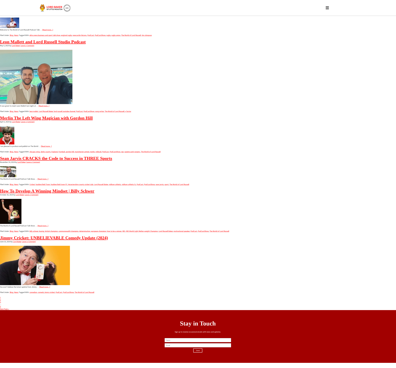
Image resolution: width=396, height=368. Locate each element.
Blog (11, 35)
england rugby (66, 35)
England (54, 152)
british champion (51, 231)
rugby (108, 35)
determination (84, 231)
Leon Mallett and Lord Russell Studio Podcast (43, 41)
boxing (41, 231)
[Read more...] (47, 30)
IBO (123, 231)
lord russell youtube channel (64, 111)
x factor (128, 111)
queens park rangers (132, 152)
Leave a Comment (27, 45)
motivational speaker (182, 231)
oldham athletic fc (129, 184)
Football (61, 152)
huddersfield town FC (59, 184)
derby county (46, 152)
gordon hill (70, 152)
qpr (122, 152)
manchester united (82, 152)
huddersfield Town (43, 184)
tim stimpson (147, 35)
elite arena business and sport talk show (44, 35)
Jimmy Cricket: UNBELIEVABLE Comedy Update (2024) (54, 237)
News (16, 35)
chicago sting (34, 152)
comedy (41, 292)
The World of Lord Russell (131, 35)
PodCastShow (100, 35)
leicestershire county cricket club (80, 184)
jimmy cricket (50, 292)
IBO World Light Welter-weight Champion (142, 231)
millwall (98, 152)
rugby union (115, 35)
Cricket (32, 184)
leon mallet (33, 111)
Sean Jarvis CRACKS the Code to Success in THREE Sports (56, 158)
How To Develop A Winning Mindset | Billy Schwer (47, 191)
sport (166, 184)
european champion (98, 231)
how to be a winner (114, 231)
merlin (92, 152)
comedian (33, 292)
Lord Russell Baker (46, 111)
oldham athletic (115, 184)
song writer (99, 111)
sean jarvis (160, 184)
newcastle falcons (80, 35)
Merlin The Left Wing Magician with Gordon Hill (46, 118)
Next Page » (4, 309)
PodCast (90, 35)
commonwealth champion (68, 231)
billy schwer (33, 231)
